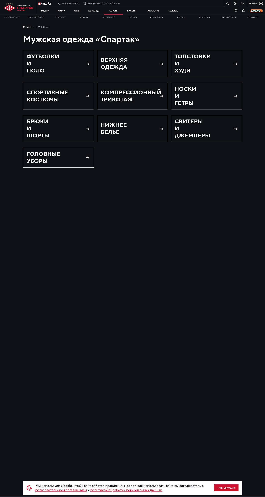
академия (153, 11)
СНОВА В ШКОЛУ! (36, 17)
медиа (45, 11)
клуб (76, 11)
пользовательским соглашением (61, 490)
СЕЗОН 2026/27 (12, 17)
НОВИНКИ (60, 17)
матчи (61, 11)
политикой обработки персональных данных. (126, 490)
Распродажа (228, 17)
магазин (113, 11)
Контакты (253, 17)
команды (94, 11)
